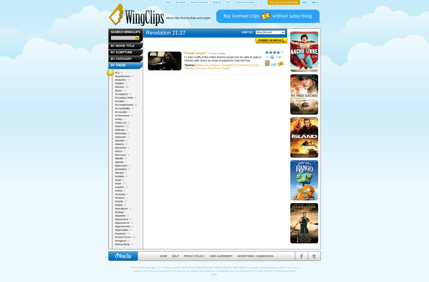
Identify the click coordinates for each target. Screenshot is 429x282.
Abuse (121, 90)
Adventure (122, 147)
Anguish (122, 187)
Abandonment (124, 76)
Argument (123, 233)
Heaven (254, 65)
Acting (120, 119)
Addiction (122, 129)
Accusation (123, 112)
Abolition (121, 83)
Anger (121, 183)
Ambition (121, 176)
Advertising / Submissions (255, 256)
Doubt (225, 68)
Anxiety (121, 201)
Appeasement (124, 226)
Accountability (124, 108)
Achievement (124, 115)
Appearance (123, 219)
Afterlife (189, 68)
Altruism (121, 172)
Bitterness (202, 65)
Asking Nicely (124, 244)
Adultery (121, 144)
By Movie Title (123, 46)
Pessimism (214, 68)
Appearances (124, 222)
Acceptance (123, 94)
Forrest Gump (217, 53)
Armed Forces (125, 237)
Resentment (241, 65)
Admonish (122, 137)
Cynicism (200, 68)
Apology (121, 212)
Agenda (121, 162)
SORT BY (247, 32)
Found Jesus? (196, 53)
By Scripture (121, 52)
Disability (226, 65)
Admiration (122, 133)
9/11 (119, 72)
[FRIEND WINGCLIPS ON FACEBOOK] (301, 256)
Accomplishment (126, 104)
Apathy (120, 205)
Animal (120, 190)
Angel (120, 180)
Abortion (122, 87)
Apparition (122, 215)
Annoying (122, 194)
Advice (120, 151)
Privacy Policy (194, 256)
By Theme (118, 65)
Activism (122, 126)
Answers (121, 197)
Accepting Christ (126, 97)
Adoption (121, 140)
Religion (215, 65)
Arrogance (122, 240)
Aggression (123, 165)
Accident (121, 101)
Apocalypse (123, 208)
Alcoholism (122, 169)
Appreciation (123, 230)
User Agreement (220, 256)
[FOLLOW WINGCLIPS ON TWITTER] (314, 256)
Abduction (122, 79)
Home (163, 256)
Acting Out (122, 122)
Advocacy (122, 155)
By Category (121, 59)
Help (175, 256)
